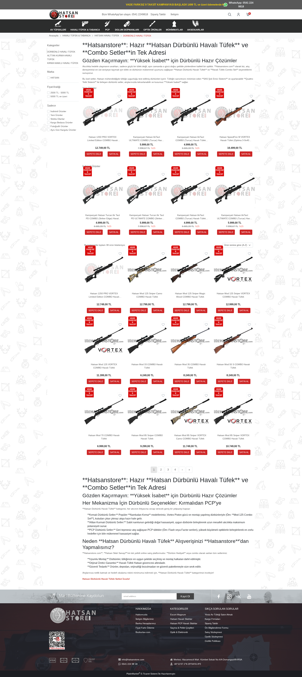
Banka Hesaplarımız (146, 623)
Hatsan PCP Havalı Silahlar (183, 623)
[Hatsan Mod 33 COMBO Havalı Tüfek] (147, 340)
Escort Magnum (178, 614)
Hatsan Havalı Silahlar (181, 619)
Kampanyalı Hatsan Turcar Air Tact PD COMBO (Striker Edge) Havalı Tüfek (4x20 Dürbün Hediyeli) (102, 217)
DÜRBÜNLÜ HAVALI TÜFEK (61, 51)
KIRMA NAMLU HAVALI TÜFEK (62, 63)
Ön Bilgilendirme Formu (216, 628)
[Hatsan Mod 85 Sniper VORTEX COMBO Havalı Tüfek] (233, 411)
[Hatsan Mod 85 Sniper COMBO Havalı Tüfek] (147, 411)
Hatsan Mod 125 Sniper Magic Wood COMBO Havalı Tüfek (190, 295)
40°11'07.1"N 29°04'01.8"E (187, 664)
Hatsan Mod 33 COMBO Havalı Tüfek (147, 366)
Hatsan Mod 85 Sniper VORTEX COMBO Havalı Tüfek (233, 437)
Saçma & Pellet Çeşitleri (182, 628)
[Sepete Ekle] (94, 154)
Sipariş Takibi (211, 623)
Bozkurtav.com (143, 632)
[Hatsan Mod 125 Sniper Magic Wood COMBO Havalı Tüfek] (190, 269)
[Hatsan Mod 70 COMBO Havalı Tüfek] (104, 411)
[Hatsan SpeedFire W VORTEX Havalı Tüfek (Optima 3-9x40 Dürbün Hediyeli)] (235, 112)
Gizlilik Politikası (213, 641)
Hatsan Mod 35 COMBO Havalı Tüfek (190, 366)
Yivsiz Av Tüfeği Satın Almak (219, 614)
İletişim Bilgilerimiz (145, 619)
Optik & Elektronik (179, 632)
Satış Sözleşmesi (213, 632)
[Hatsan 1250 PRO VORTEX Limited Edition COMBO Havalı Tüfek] (102, 112)
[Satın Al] (114, 154)
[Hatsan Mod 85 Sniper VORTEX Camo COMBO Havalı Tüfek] (190, 411)
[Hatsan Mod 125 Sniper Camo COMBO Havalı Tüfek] (147, 269)
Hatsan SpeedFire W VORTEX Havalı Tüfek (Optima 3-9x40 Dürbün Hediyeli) (235, 139)
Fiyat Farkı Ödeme (145, 628)
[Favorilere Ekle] (119, 96)
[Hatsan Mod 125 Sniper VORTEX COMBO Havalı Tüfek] (233, 269)
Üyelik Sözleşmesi (214, 636)
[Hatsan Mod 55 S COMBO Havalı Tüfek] (233, 340)
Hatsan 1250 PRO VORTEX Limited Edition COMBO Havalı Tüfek (102, 139)
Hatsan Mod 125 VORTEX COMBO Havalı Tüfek (104, 366)
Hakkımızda (141, 614)
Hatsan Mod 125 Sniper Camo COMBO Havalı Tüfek (147, 295)
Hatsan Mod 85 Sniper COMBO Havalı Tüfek (147, 437)
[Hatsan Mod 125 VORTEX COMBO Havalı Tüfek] (104, 340)
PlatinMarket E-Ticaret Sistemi (142, 673)
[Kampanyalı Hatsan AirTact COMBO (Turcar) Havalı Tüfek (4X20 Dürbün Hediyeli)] (191, 112)
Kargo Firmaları (212, 619)
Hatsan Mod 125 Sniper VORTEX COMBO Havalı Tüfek (233, 295)
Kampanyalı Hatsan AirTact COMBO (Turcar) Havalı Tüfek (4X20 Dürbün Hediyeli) (191, 139)
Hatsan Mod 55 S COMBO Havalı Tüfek (233, 366)
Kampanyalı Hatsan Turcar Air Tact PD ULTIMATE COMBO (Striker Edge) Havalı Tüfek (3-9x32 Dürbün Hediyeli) (146, 217)
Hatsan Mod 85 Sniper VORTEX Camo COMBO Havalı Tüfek (190, 437)
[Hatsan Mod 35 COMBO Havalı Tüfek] (190, 340)
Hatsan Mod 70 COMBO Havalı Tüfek (104, 437)
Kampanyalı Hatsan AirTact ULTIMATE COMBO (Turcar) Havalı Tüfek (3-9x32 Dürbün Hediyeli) (146, 139)
